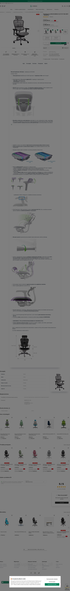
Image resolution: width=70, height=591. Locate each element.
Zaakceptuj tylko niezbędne (52, 579)
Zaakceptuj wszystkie (52, 584)
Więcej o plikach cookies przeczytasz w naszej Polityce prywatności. (27, 584)
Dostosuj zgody (52, 581)
